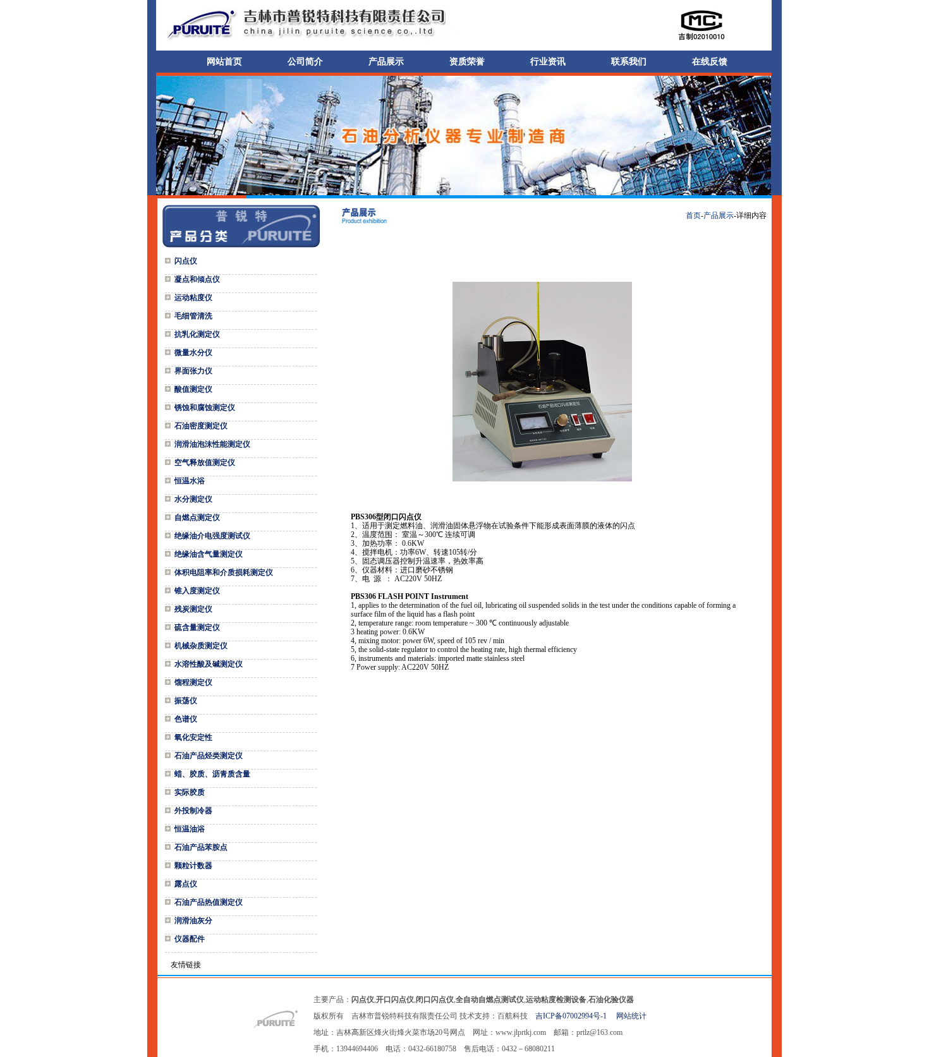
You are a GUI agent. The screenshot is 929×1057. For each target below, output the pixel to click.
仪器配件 (189, 938)
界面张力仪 (193, 370)
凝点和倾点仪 (197, 279)
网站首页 (224, 61)
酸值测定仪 (193, 389)
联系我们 (629, 61)
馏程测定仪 (193, 682)
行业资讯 (548, 61)
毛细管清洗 (193, 315)
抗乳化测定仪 (197, 334)
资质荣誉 (467, 61)
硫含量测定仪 (197, 627)
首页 (693, 215)
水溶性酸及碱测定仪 (208, 664)
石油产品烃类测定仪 (208, 755)
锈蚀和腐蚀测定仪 (204, 407)
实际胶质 (189, 792)
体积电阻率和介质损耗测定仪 (223, 572)
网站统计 (631, 1016)
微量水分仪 (193, 352)
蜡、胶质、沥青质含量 (212, 774)
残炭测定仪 (193, 609)
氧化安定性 (193, 737)
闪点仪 (185, 261)
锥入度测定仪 (197, 590)
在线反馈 (709, 61)
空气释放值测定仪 (204, 462)
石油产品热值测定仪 (208, 902)
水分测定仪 (193, 499)
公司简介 (305, 61)
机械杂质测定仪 (201, 645)
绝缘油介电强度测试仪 (212, 535)
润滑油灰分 (193, 920)
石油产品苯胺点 (201, 847)
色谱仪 (185, 719)
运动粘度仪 (193, 297)
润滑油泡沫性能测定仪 (212, 444)
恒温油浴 (189, 828)
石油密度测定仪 (201, 425)
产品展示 (386, 61)
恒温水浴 (189, 480)
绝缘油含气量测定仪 (208, 554)
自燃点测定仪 (197, 517)
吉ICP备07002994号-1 (574, 1016)
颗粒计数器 (193, 865)
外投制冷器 (193, 810)
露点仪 (185, 883)
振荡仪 (185, 700)
